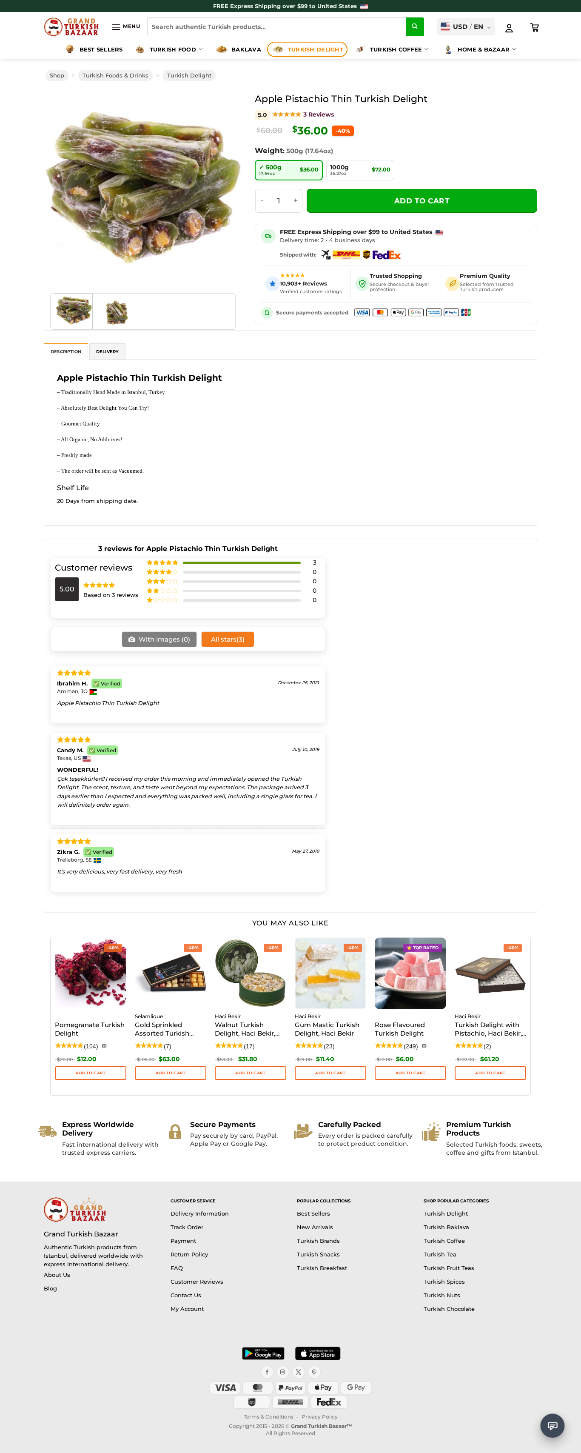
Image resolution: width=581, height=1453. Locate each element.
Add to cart (422, 201)
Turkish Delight (315, 49)
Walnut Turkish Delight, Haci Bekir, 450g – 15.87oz (245, 1030)
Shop (57, 75)
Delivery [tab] (107, 351)
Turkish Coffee (396, 49)
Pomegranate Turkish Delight (90, 1029)
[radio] (289, 170)
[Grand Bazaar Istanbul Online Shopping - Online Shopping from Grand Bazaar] (71, 27)
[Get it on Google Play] (263, 1353)
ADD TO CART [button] (90, 1072)
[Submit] (415, 26)
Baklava (246, 49)
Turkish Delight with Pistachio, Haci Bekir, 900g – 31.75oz (488, 1030)
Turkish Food (173, 49)
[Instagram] (282, 1372)
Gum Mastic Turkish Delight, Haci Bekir (327, 1029)
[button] (125, 27)
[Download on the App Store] (317, 1353)
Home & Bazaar (484, 49)
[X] (298, 1372)
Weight (269, 150)
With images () (163, 639)
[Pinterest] (314, 1372)
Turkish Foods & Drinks (115, 75)
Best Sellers (101, 49)
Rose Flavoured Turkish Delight (400, 1029)
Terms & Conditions (268, 1416)
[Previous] (62, 188)
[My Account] (509, 28)
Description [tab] (66, 351)
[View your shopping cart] (535, 27)
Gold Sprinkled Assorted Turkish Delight (162, 1030)
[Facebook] (267, 1372)
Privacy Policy (320, 1416)
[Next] (223, 188)
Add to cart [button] (250, 1072)
